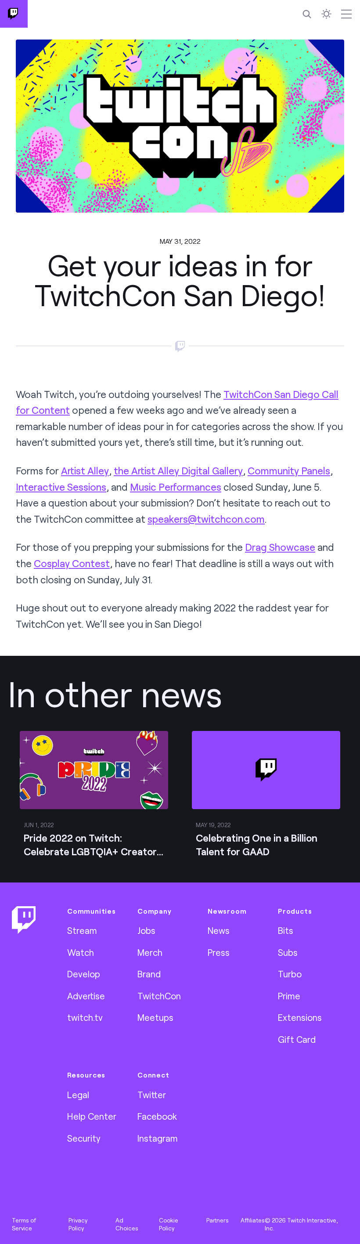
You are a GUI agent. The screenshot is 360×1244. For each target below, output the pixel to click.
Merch (149, 952)
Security (84, 1138)
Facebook (157, 1116)
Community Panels (289, 471)
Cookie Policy (168, 1224)
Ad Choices (126, 1224)
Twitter (151, 1094)
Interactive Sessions (61, 487)
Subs (288, 952)
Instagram (157, 1138)
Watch (80, 952)
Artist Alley (85, 471)
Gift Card (297, 1039)
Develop (83, 974)
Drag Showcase (280, 547)
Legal (78, 1094)
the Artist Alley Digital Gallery (178, 471)
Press (219, 952)
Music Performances (175, 487)
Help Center (91, 1116)
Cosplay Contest (72, 563)
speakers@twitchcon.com (206, 519)
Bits (285, 930)
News (219, 930)
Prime (289, 996)
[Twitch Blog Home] (14, 14)
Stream (82, 930)
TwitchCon (159, 996)
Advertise (86, 996)
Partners (217, 1220)
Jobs (146, 930)
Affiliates (253, 1220)
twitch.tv (85, 1017)
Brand (149, 974)
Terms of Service (24, 1224)
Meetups (155, 1017)
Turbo (290, 974)
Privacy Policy (77, 1224)
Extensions (300, 1017)
